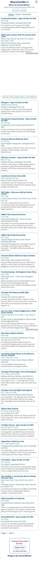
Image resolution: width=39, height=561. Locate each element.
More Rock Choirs (32, 53)
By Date (24, 10)
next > (12, 533)
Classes (18, 14)
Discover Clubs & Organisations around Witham (19, 97)
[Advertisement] (19, 74)
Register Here (19, 547)
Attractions (26, 14)
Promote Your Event (20, 542)
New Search (16, 10)
